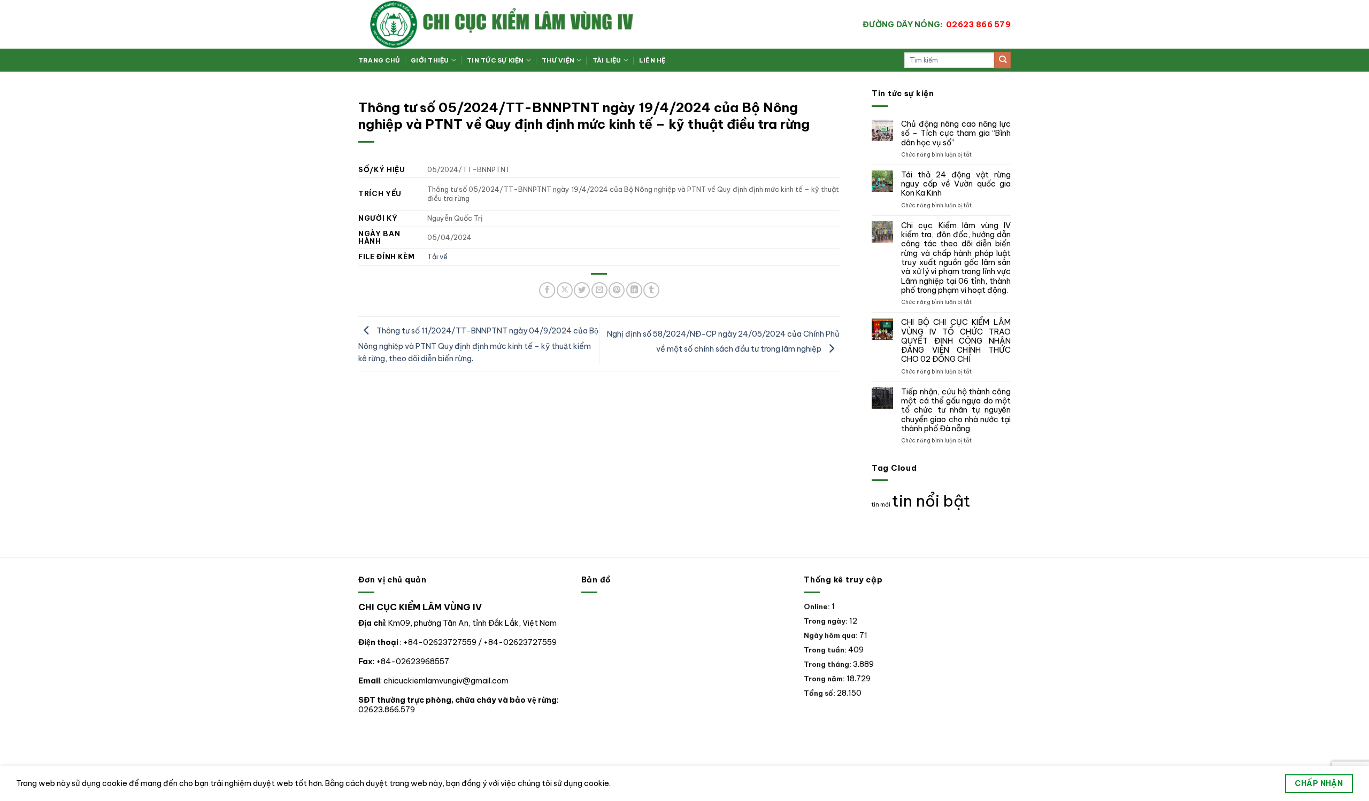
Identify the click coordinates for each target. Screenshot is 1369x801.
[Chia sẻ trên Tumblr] (651, 290)
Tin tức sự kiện (495, 60)
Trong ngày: (826, 621)
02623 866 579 (937, 24)
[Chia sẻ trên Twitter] (582, 290)
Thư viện (558, 60)
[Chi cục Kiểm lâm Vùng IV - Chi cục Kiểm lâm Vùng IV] (545, 24)
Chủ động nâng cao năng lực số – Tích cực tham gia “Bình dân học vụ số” (956, 133)
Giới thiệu (430, 60)
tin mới (881, 504)
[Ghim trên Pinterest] (617, 290)
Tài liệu (607, 60)
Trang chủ (379, 60)
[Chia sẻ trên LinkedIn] (634, 290)
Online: (818, 606)
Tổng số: (820, 693)
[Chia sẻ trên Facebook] (547, 290)
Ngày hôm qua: (831, 635)
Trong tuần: (826, 650)
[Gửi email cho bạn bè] (599, 290)
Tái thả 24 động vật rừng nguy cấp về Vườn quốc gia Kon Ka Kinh (956, 184)
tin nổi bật (931, 501)
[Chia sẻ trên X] (565, 290)
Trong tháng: (828, 664)
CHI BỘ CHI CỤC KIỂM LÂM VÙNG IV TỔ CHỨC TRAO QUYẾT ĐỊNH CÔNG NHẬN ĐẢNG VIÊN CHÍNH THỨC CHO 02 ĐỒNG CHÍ (956, 341)
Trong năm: (825, 678)
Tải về (437, 256)
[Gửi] (1002, 60)
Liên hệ (652, 60)
